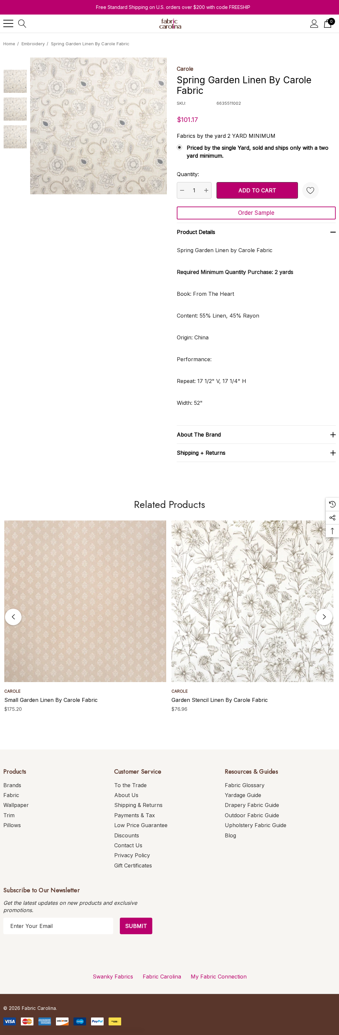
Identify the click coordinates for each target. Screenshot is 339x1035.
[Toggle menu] (8, 23)
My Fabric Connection (219, 976)
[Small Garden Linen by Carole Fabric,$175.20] (85, 601)
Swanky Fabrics (113, 976)
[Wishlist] (310, 190)
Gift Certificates (133, 865)
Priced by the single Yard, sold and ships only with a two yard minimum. (257, 151)
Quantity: (188, 174)
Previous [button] (13, 617)
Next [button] (324, 617)
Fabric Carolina (162, 976)
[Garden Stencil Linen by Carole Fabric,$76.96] (252, 601)
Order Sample (256, 213)
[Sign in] (314, 23)
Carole (185, 68)
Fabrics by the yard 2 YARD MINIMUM (226, 136)
